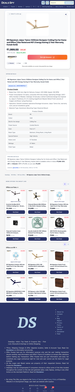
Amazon (5, 6)
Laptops (27, 6)
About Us (60, 312)
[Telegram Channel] (43, 3)
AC (38, 6)
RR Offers (13, 174)
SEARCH (69, 3)
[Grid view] (64, 184)
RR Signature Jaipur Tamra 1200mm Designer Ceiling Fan (38, 174)
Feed (58, 334)
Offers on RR (11, 247)
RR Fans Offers (21, 174)
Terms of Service (60, 328)
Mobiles (20, 6)
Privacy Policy (59, 324)
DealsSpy (7, 174)
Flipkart (13, 6)
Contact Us (60, 315)
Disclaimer (60, 332)
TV (34, 6)
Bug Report (59, 320)
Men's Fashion (59, 6)
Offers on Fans (12, 187)
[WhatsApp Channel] (47, 3)
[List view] (68, 184)
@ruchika (15, 167)
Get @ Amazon (46, 57)
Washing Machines (47, 6)
